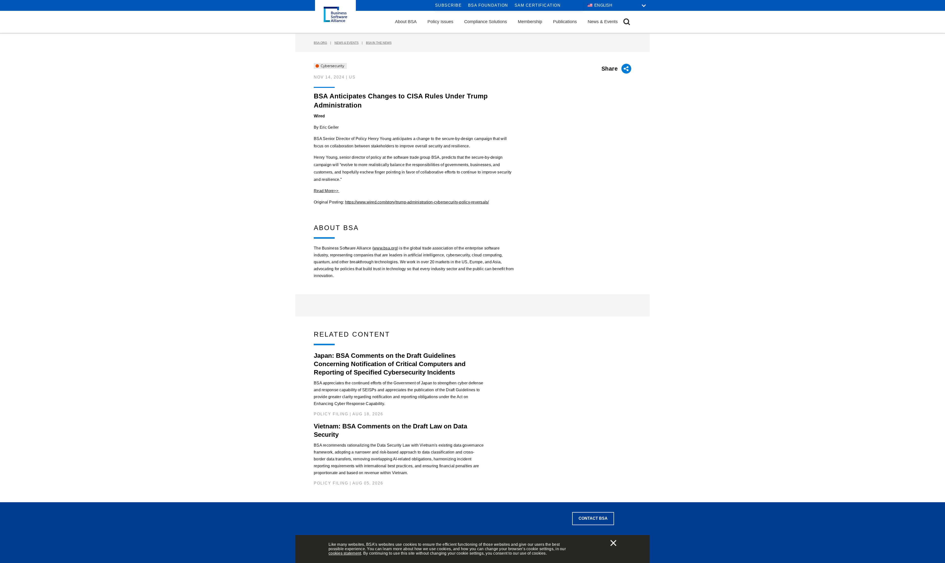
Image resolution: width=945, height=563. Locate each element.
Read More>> (326, 191)
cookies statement (345, 553)
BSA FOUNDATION (488, 5)
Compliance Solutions (485, 21)
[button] (626, 21)
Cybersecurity (332, 66)
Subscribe (448, 5)
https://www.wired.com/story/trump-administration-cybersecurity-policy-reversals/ (417, 202)
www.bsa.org (385, 248)
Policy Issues (440, 21)
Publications (565, 21)
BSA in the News (379, 43)
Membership (530, 21)
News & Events (603, 21)
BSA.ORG (320, 43)
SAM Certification (538, 5)
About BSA (406, 21)
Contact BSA (593, 518)
